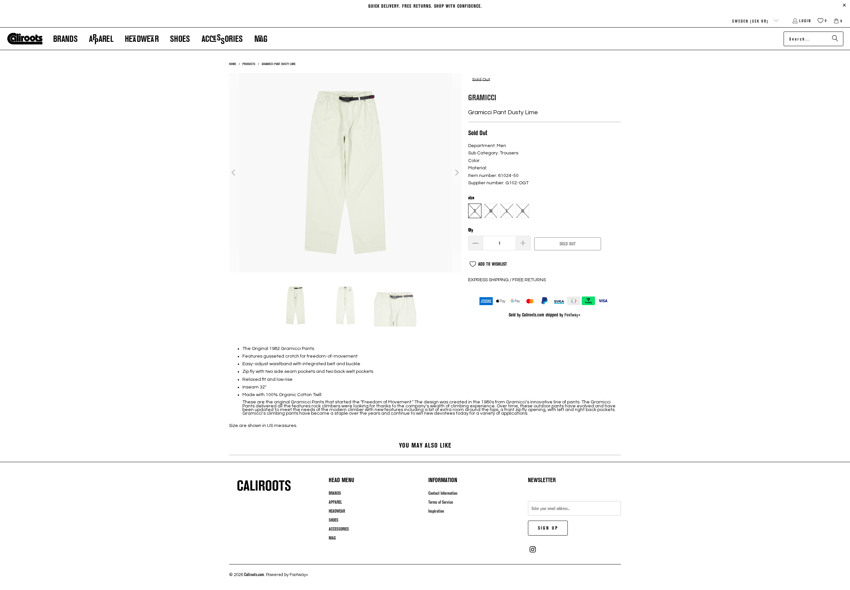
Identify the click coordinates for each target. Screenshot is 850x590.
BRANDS (335, 493)
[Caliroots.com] (25, 38)
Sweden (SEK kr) (751, 21)
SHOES (333, 520)
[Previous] (234, 172)
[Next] (456, 172)
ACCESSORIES (339, 529)
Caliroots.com (254, 574)
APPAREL (335, 502)
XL (523, 210)
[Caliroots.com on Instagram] (533, 549)
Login (805, 20)
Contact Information (442, 493)
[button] (65, 38)
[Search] (835, 39)
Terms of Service (440, 502)
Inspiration (436, 511)
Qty (470, 229)
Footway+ (572, 314)
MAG (332, 538)
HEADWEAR (337, 511)
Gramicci (482, 97)
